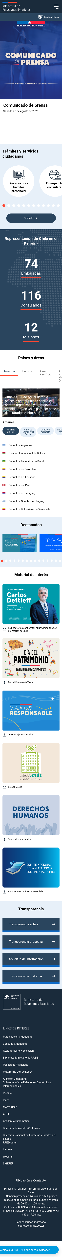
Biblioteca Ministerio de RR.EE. (21, 1057)
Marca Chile (10, 1107)
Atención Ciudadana (15, 1078)
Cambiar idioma (51, 17)
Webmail (8, 1156)
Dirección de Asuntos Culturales (21, 1128)
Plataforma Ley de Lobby (17, 1071)
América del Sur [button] (11, 430)
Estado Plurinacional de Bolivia (27, 453)
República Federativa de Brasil (26, 461)
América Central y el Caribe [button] (28, 432)
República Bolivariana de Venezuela (29, 509)
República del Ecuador (22, 477)
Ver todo (28, 218)
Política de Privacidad (15, 1064)
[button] (3, 205)
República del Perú (19, 485)
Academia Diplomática (16, 1121)
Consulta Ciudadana (15, 1043)
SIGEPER (8, 1163)
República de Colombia (22, 469)
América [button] (9, 371)
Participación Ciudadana (17, 1036)
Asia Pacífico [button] (45, 372)
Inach (6, 1100)
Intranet (7, 1149)
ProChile (8, 1093)
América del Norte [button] (45, 430)
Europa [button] (27, 371)
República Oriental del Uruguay (27, 501)
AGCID (7, 1114)
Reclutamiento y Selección (18, 1050)
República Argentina (20, 445)
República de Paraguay (22, 493)
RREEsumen (10, 1142)
